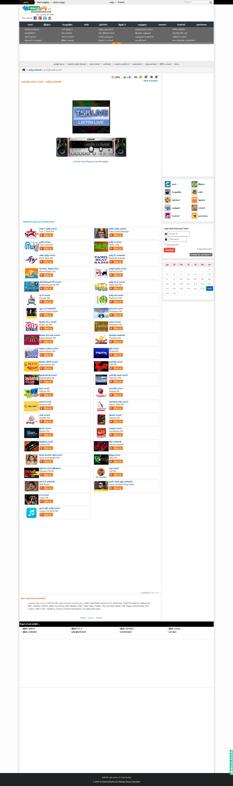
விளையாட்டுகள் (68, 37)
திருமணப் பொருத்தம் (33, 40)
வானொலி (107, 64)
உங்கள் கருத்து (59, 2)
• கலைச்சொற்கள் (125, 632)
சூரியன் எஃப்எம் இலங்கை (50, 468)
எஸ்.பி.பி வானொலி (47, 481)
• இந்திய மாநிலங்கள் (29, 632)
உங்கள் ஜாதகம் (31, 37)
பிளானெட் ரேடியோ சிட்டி (49, 268)
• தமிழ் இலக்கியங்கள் (78, 632)
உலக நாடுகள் (67, 33)
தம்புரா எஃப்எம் (115, 322)
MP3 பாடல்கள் (165, 64)
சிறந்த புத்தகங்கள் (106, 29)
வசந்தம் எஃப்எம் (115, 428)
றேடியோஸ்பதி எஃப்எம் (48, 375)
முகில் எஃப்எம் (45, 242)
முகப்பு (26, 2)
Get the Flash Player (83, 161)
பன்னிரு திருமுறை (106, 37)
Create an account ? (201, 254)
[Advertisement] (151, 13)
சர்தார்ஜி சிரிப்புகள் (179, 33)
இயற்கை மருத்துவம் (143, 33)
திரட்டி (177, 64)
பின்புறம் (83, 618)
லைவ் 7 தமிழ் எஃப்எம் (48, 228)
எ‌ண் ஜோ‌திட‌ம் (67, 29)
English (121, 2)
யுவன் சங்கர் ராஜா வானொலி (120, 481)
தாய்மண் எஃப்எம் (116, 308)
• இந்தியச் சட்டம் (76, 629)
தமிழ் (112, 2)
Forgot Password (204, 249)
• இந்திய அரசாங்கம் (126, 629)
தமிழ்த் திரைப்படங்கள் (144, 29)
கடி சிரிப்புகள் (140, 40)
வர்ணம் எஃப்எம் (115, 415)
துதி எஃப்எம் (114, 348)
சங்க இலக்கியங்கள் (106, 33)
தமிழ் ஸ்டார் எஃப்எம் (117, 282)
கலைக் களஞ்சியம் (121, 64)
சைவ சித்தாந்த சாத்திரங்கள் (183, 40)
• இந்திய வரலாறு (174, 629)
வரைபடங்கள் (95, 64)
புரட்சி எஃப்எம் (44, 295)
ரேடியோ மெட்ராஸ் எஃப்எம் (49, 335)
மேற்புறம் (99, 618)
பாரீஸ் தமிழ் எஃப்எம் (47, 255)
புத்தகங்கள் (137, 64)
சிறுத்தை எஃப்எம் (46, 441)
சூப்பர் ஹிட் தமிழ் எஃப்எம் (49, 508)
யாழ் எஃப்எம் (114, 468)
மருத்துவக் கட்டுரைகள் (144, 37)
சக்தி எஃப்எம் (44, 415)
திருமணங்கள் (151, 64)
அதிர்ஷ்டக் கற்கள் (179, 37)
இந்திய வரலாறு (68, 40)
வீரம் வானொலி (115, 441)
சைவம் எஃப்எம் (45, 402)
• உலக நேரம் (172, 632)
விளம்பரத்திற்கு (43, 2)
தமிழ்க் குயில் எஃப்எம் (118, 268)
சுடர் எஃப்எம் (44, 495)
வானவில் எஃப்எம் (116, 388)
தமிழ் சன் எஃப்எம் (116, 295)
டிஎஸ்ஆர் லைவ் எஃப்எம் (118, 375)
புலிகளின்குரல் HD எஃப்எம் (50, 282)
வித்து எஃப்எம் (114, 455)
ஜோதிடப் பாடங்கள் (106, 40)
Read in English (151, 81)
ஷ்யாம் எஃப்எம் (45, 428)
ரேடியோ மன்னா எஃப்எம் (49, 348)
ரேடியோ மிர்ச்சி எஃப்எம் (48, 362)
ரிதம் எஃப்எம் (44, 388)
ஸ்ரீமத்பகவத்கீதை (32, 29)
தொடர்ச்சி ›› (155, 592)
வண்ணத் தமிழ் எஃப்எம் (118, 402)
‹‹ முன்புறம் (144, 592)
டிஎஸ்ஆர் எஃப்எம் (116, 362)
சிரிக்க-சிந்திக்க (179, 29)
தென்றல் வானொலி (117, 335)
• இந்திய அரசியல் (28, 629)
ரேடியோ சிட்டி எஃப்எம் (47, 322)
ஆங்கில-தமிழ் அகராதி (77, 64)
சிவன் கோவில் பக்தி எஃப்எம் (50, 455)
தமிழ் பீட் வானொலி (117, 255)
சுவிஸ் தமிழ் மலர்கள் (117, 228)
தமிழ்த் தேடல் (59, 64)
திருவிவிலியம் (30, 33)
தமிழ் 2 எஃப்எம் (115, 242)
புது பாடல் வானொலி (47, 308)
